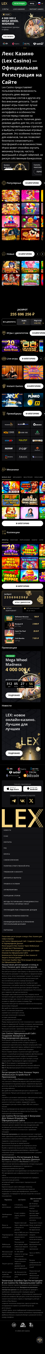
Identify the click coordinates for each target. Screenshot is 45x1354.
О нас (6, 836)
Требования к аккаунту (13, 872)
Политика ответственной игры (17, 866)
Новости (7, 830)
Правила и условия (12, 884)
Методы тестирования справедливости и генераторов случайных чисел (21, 903)
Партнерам (8, 930)
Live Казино (19, 9)
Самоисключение (11, 860)
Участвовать (8, 37)
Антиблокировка (11, 890)
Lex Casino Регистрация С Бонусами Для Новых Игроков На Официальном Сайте (20, 951)
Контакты (8, 842)
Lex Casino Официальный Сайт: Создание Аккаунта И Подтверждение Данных (22, 942)
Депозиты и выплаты (12, 878)
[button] (43, 254)
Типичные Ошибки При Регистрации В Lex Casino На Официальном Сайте (22, 961)
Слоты (5, 9)
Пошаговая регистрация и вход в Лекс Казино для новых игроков (22, 937)
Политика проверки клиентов (16, 916)
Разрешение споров (12, 896)
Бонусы (7, 854)
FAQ (5, 848)
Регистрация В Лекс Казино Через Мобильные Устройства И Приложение (20, 947)
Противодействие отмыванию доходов (20, 910)
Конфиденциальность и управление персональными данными (19, 923)
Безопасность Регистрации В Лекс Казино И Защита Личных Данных (19, 956)
